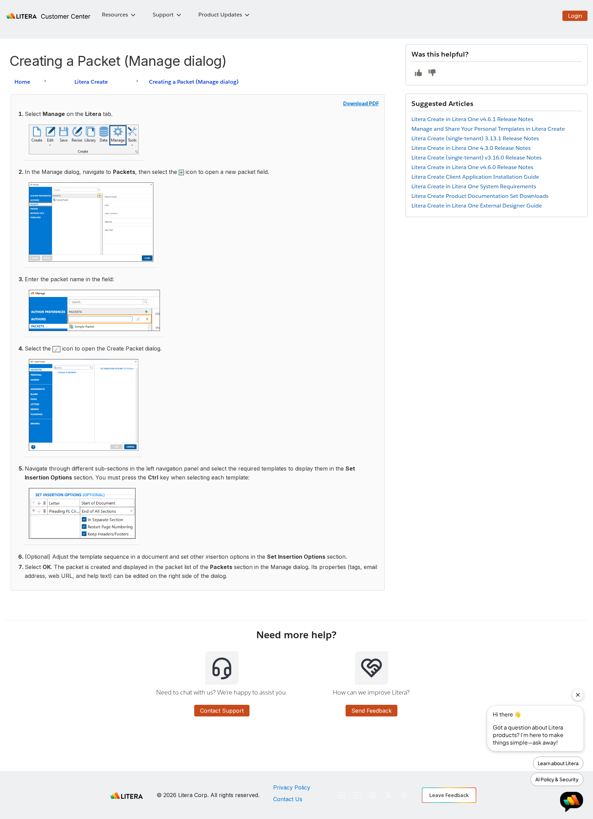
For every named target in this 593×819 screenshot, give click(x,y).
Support (163, 14)
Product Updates (220, 14)
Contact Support (222, 710)
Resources (115, 14)
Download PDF (361, 103)
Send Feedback (371, 710)
